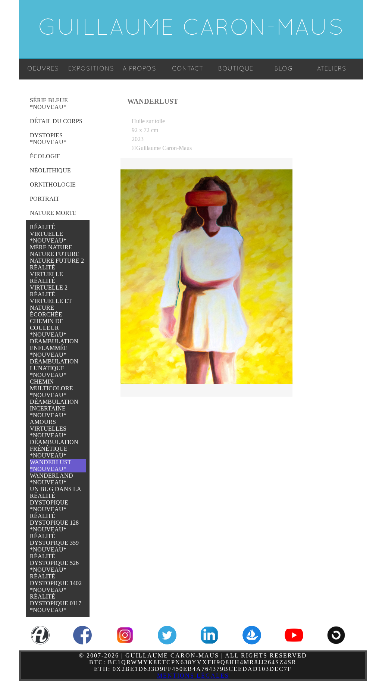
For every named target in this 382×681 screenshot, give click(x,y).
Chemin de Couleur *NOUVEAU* (48, 328)
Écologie (45, 156)
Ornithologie (53, 184)
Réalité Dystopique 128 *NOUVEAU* (54, 522)
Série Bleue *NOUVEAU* (49, 103)
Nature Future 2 (57, 260)
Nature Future (54, 254)
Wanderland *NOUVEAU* (51, 478)
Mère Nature (51, 247)
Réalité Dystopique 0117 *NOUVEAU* (55, 603)
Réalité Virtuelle (46, 270)
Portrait (44, 199)
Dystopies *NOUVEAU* (48, 138)
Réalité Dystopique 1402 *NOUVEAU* (56, 583)
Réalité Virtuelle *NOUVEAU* (48, 234)
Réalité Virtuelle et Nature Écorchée (51, 304)
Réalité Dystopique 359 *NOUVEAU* (54, 543)
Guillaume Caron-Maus (191, 29)
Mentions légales (193, 675)
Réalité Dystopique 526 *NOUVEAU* (54, 563)
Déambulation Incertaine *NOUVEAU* (54, 408)
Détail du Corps (56, 121)
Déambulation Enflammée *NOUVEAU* (54, 348)
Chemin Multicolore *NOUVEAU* (51, 388)
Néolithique (50, 170)
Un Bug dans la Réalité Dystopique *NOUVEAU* (55, 499)
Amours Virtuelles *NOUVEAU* (48, 428)
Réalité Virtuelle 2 (49, 284)
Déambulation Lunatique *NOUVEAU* (54, 368)
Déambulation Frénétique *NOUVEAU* (54, 449)
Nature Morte (53, 213)
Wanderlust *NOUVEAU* (50, 465)
